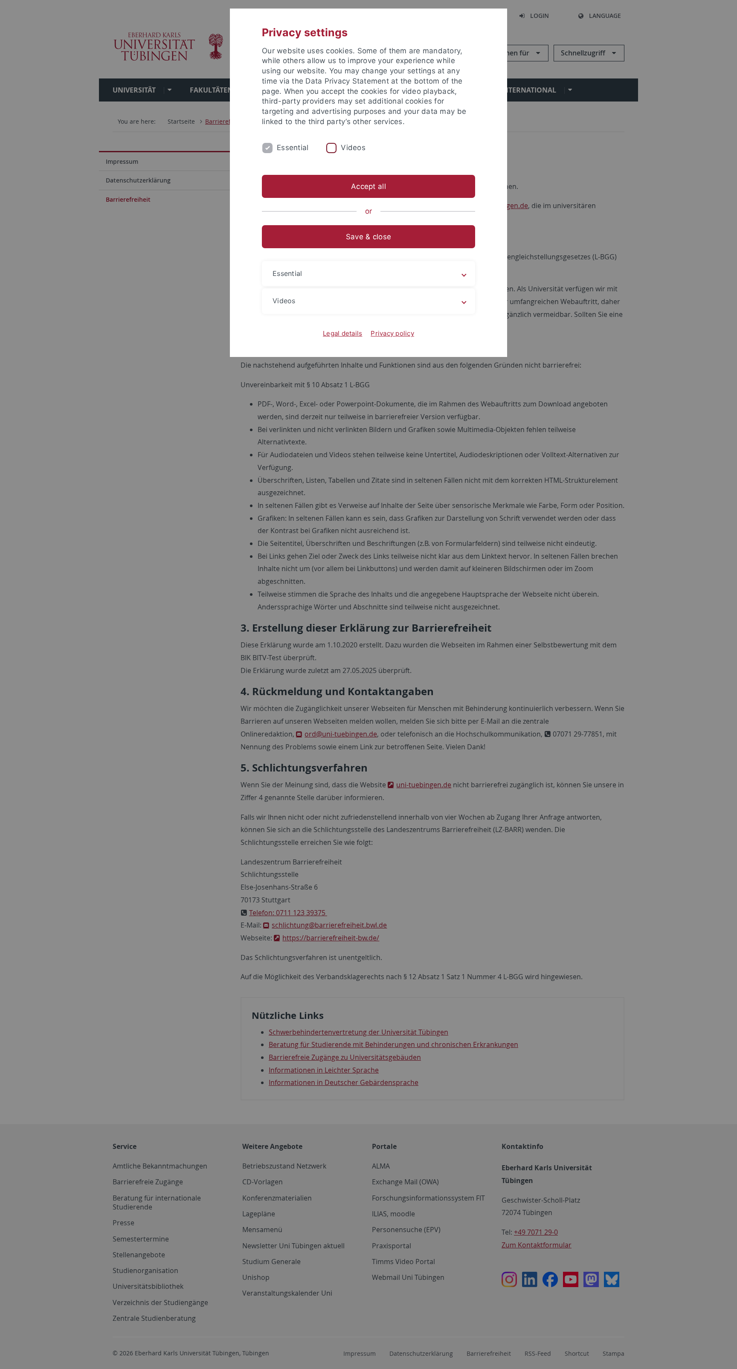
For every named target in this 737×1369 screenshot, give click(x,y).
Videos (353, 147)
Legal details (342, 333)
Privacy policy (392, 333)
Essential (292, 147)
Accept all (368, 186)
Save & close (368, 236)
